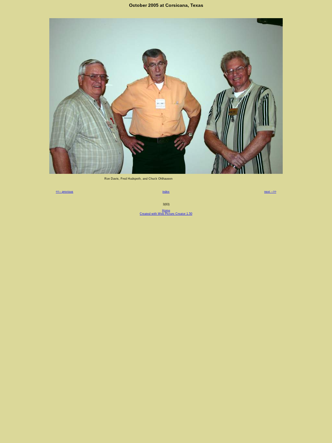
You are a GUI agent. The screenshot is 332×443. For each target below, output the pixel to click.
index (166, 191)
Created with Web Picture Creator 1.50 (166, 213)
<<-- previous (64, 191)
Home (166, 210)
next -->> (270, 191)
